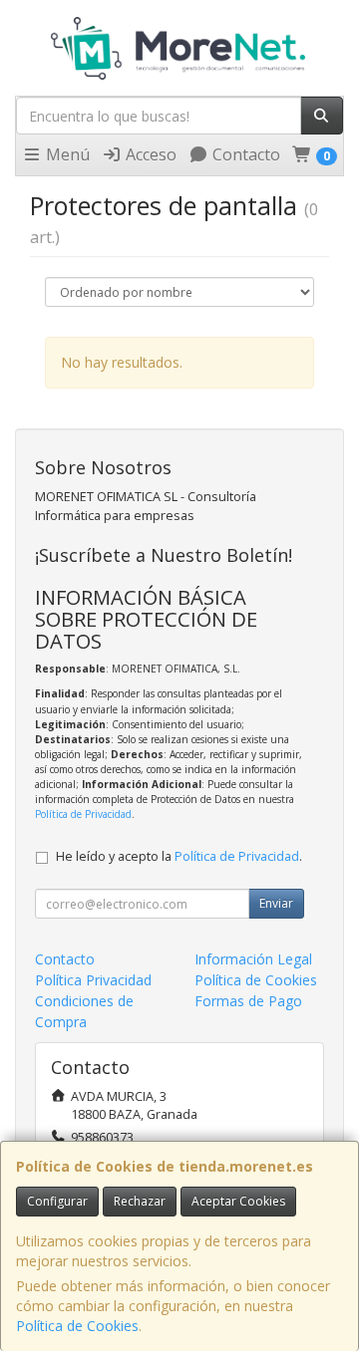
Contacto (244, 154)
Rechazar (140, 1201)
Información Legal (253, 958)
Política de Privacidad (83, 814)
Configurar (57, 1201)
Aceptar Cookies (238, 1201)
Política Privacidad (93, 979)
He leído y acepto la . (179, 856)
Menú (66, 154)
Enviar (276, 903)
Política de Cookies (77, 1325)
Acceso (149, 154)
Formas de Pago (248, 1000)
